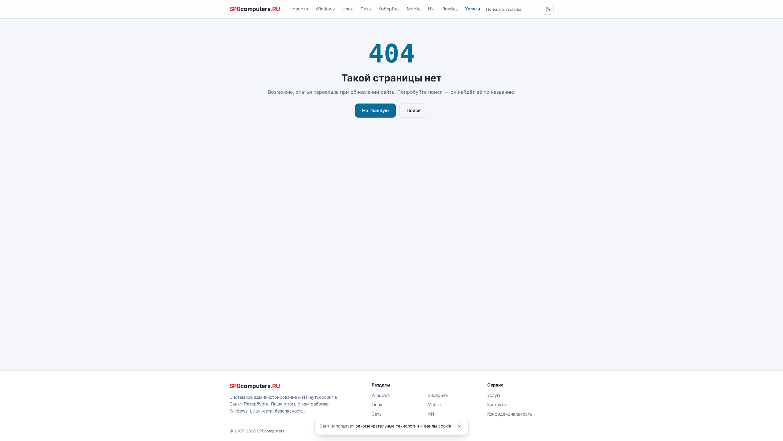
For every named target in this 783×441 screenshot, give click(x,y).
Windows (325, 9)
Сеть (365, 9)
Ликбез (450, 9)
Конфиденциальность (509, 414)
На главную (375, 110)
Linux (347, 9)
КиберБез (388, 9)
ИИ (431, 9)
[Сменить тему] (548, 9)
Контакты (497, 404)
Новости (298, 9)
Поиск (413, 110)
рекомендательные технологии (387, 426)
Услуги (472, 9)
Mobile (414, 9)
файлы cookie (437, 426)
